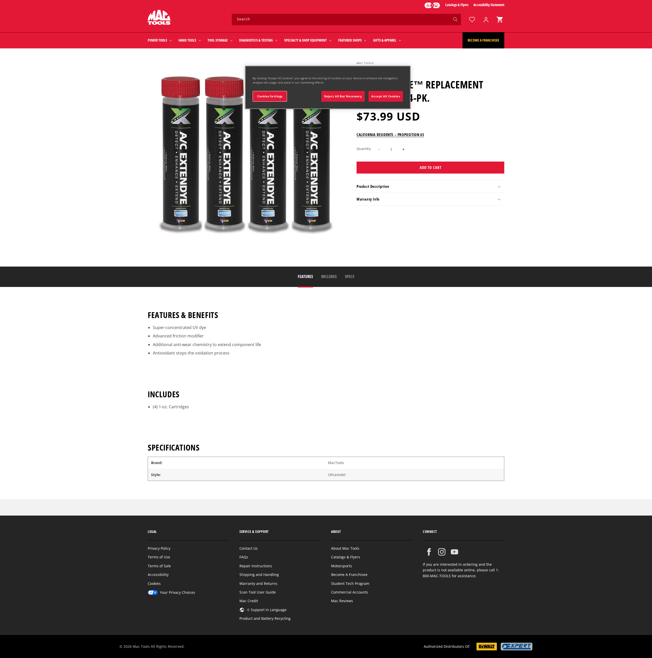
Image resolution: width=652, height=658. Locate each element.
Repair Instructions (255, 565)
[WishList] (472, 19)
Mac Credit (248, 600)
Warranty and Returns (258, 583)
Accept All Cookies (385, 96)
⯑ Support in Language (267, 609)
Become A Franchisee (349, 574)
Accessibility (158, 574)
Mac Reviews (342, 600)
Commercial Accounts (349, 592)
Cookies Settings (269, 96)
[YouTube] (454, 552)
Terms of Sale (159, 565)
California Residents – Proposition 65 (390, 134)
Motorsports (341, 565)
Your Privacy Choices (177, 592)
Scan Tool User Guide (257, 592)
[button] (499, 19)
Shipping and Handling (259, 574)
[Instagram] (442, 552)
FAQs (243, 557)
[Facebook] (429, 552)
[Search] (455, 19)
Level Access (432, 5)
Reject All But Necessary (343, 96)
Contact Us (248, 548)
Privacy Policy (159, 548)
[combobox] (346, 19)
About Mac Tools (345, 548)
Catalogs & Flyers (456, 4)
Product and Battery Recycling (265, 618)
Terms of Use (159, 557)
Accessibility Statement (488, 4)
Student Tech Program (350, 583)
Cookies (154, 583)
